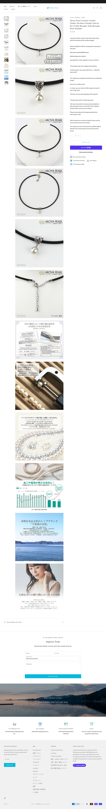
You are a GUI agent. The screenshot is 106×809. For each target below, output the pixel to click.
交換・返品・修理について (59, 762)
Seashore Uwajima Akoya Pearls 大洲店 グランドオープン (53, 1)
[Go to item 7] (6, 54)
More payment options (86, 152)
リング (35, 777)
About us (12, 6)
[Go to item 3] (6, 30)
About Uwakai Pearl (57, 750)
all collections (37, 750)
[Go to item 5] (6, 42)
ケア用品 (35, 792)
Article (6, 9)
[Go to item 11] (6, 77)
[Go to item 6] (6, 48)
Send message (53, 676)
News (35, 6)
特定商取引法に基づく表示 (59, 765)
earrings (35, 771)
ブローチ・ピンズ (38, 774)
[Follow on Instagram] (5, 798)
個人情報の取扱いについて (59, 768)
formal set (36, 762)
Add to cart (86, 142)
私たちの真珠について (24, 6)
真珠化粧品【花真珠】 (39, 789)
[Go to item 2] (6, 24)
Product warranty (56, 756)
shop (5, 6)
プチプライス (37, 756)
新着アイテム (37, 753)
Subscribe (9, 765)
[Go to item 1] (6, 18)
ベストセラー (37, 759)
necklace (35, 768)
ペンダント (36, 765)
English (5, 804)
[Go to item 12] (6, 83)
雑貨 (34, 786)
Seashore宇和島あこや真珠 (77, 17)
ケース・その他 (37, 783)
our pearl (53, 753)
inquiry (13, 9)
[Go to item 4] (6, 36)
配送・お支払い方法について (59, 759)
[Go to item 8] (6, 59)
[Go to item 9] (6, 65)
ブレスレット (37, 780)
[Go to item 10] (6, 71)
